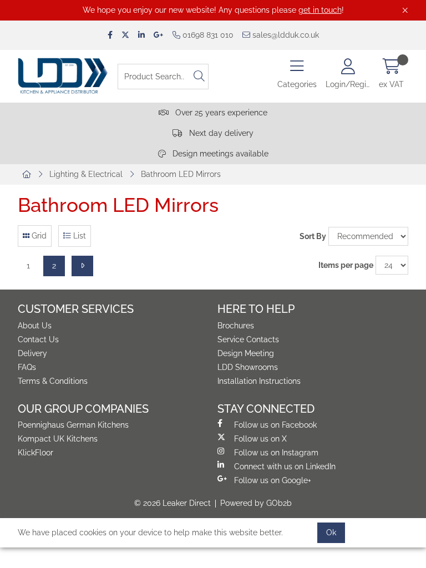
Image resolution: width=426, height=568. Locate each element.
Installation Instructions (259, 381)
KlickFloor (35, 452)
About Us (35, 325)
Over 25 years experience (220, 112)
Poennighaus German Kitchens (73, 424)
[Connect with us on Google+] (158, 35)
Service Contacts (248, 339)
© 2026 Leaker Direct (172, 503)
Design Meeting (245, 353)
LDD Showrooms (247, 367)
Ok (331, 532)
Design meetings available (219, 153)
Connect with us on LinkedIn (285, 466)
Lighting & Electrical (86, 174)
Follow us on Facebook (275, 424)
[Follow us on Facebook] (110, 35)
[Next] (82, 266)
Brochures (235, 325)
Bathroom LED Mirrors (181, 174)
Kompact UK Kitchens (58, 438)
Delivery (32, 353)
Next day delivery (220, 133)
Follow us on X (260, 438)
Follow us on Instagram (276, 452)
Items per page (345, 265)
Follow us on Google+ (272, 480)
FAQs (27, 367)
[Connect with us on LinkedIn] (141, 35)
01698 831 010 (207, 35)
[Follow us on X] (125, 35)
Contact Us (38, 339)
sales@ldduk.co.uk (284, 35)
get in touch (320, 10)
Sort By (313, 236)
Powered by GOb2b (256, 503)
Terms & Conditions (53, 381)
